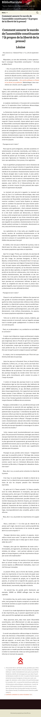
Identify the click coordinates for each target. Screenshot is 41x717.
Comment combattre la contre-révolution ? (18, 694)
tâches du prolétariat (15, 82)
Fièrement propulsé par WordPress (20, 713)
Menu (4, 13)
